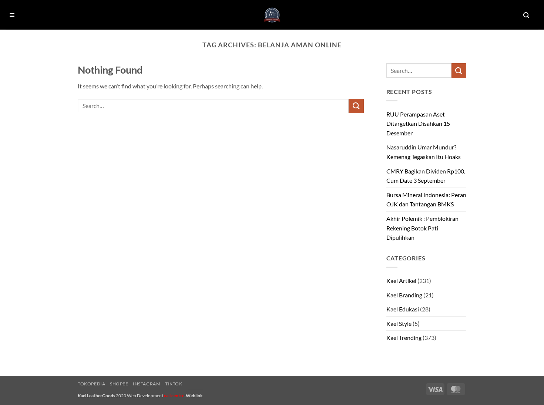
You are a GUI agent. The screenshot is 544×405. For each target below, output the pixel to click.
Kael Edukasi (402, 309)
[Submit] (356, 106)
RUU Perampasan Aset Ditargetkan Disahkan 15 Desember (418, 123)
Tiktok (173, 384)
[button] (12, 15)
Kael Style (399, 323)
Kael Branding (404, 294)
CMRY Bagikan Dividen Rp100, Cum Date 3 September (425, 176)
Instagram (147, 384)
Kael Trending (404, 337)
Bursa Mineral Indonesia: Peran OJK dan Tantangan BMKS (426, 199)
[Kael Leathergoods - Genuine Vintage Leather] (272, 15)
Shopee (119, 384)
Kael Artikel (401, 280)
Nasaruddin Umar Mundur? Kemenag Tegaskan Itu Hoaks (423, 152)
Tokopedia (91, 384)
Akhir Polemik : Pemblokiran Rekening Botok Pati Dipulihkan (422, 228)
